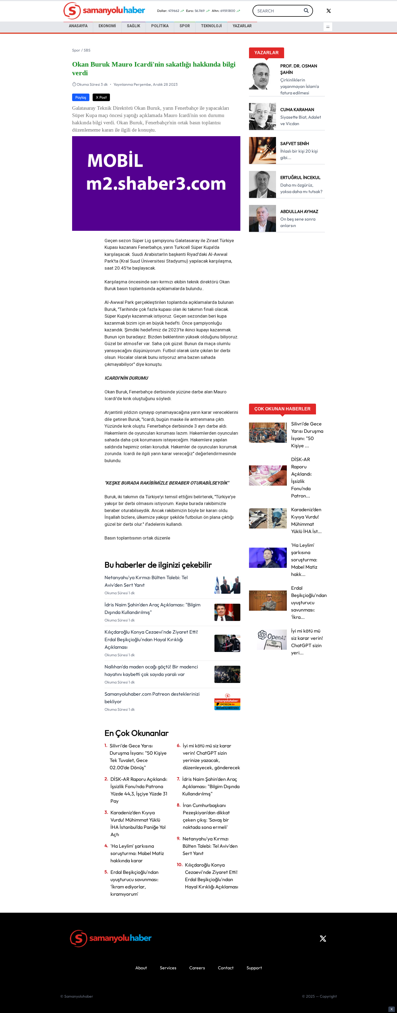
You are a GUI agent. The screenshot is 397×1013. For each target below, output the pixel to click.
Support (254, 967)
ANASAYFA (78, 26)
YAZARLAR (242, 26)
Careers (197, 967)
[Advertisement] (287, 320)
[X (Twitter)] (323, 939)
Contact (226, 967)
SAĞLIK (133, 26)
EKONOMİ (107, 26)
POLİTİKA (160, 26)
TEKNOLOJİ (211, 26)
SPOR (185, 26)
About (141, 967)
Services (168, 967)
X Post (101, 97)
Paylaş (80, 97)
